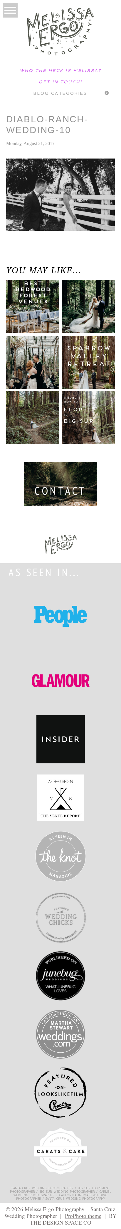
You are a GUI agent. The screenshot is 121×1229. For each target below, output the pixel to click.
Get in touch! (60, 82)
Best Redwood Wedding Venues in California (26, 310)
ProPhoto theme (83, 1215)
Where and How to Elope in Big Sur (88, 413)
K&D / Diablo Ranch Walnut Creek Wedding (18, 258)
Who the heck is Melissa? (60, 70)
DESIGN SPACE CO (67, 1222)
